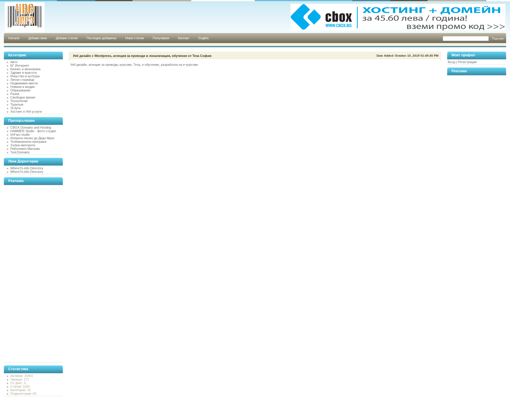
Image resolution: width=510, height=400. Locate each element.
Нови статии (134, 38)
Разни (14, 94)
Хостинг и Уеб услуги (26, 111)
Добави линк (37, 38)
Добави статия (67, 38)
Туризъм (16, 104)
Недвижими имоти (24, 83)
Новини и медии (22, 86)
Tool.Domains (20, 152)
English (203, 38)
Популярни (161, 38)
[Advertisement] (27, 273)
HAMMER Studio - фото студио (33, 131)
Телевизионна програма (28, 141)
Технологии (18, 101)
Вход (451, 62)
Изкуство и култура (25, 76)
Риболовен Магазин (25, 148)
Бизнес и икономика (25, 69)
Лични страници (22, 79)
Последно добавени (101, 38)
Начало (13, 38)
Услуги (15, 108)
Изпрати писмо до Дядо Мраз (32, 138)
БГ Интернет (19, 65)
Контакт (183, 38)
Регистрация (467, 62)
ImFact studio (20, 134)
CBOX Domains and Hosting (30, 127)
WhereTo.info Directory (26, 168)
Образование (20, 90)
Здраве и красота (23, 72)
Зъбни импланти (22, 145)
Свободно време (22, 97)
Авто (13, 62)
